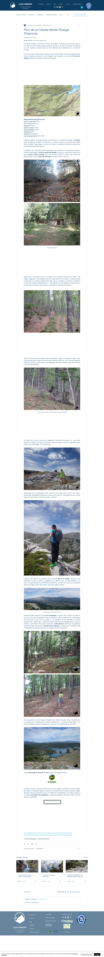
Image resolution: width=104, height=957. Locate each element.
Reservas (32, 918)
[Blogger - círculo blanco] (60, 7)
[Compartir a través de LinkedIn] (32, 844)
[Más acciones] (79, 25)
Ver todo (86, 857)
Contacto (32, 925)
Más (61, 14)
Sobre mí (32, 928)
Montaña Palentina (34, 932)
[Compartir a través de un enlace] (35, 844)
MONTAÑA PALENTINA (43, 838)
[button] (82, 6)
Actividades (32, 915)
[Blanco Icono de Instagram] (55, 7)
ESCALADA (31, 14)
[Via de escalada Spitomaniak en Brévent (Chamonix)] (52, 866)
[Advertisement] (45, 946)
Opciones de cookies (87, 954)
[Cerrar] (102, 954)
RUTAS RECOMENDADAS (30, 838)
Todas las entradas (21, 14)
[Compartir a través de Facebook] (24, 844)
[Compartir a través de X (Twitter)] (28, 844)
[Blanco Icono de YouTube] (57, 7)
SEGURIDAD (40, 14)
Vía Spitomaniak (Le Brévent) (49, 875)
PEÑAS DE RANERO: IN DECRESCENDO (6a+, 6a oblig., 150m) (75, 875)
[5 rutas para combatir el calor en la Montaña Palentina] (27, 866)
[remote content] (52, 72)
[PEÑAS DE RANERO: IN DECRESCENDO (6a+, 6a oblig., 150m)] (77, 866)
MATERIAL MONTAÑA (51, 14)
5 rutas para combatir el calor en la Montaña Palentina (25, 875)
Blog (31, 921)
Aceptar (97, 954)
